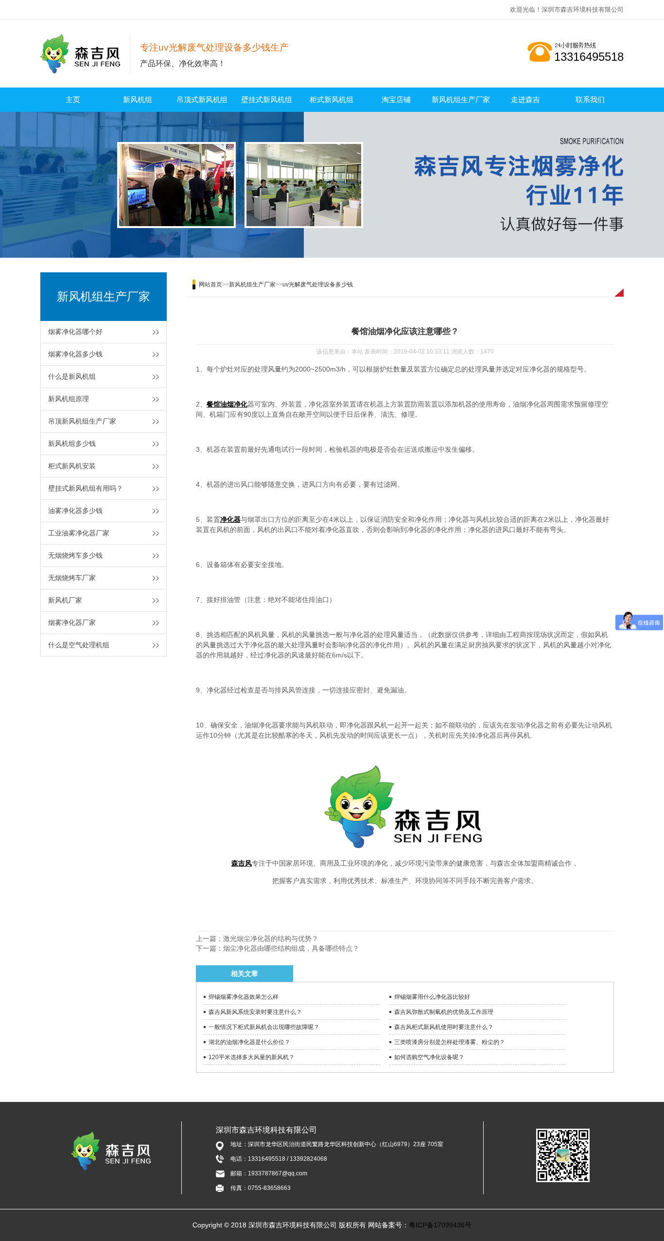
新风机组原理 (68, 399)
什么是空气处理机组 (78, 645)
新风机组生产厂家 (461, 99)
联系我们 (590, 99)
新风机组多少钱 (72, 443)
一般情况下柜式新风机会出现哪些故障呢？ (264, 1027)
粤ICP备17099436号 (440, 1225)
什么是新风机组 (72, 376)
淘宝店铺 (396, 99)
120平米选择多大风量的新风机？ (252, 1057)
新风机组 (137, 99)
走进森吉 (525, 99)
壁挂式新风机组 (266, 99)
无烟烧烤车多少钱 (75, 555)
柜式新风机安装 (72, 466)
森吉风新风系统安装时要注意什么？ (255, 1012)
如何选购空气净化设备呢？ (429, 1057)
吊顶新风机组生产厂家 (82, 421)
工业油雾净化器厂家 (78, 533)
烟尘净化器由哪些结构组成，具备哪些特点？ (291, 948)
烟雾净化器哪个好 (75, 332)
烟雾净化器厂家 (72, 622)
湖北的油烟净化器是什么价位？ (249, 1042)
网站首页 (210, 284)
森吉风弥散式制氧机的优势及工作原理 (443, 1012)
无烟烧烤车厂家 (72, 578)
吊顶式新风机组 (201, 99)
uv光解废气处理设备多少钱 (317, 284)
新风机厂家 (65, 600)
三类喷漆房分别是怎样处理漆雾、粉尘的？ (449, 1042)
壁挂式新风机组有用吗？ (85, 488)
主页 (73, 99)
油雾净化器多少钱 (75, 510)
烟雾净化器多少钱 (75, 354)
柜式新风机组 (331, 99)
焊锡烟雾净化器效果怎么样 (244, 996)
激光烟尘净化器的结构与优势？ (270, 938)
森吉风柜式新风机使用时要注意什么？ (443, 1027)
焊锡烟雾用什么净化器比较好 (432, 996)
